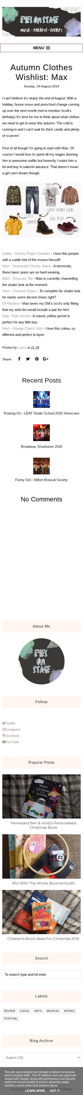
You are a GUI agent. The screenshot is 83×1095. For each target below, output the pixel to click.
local (25, 1010)
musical (53, 1010)
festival (11, 1018)
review (9, 1010)
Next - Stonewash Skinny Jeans (26, 266)
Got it (55, 1090)
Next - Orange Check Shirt (22, 328)
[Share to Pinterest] (36, 359)
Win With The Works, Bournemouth (43, 883)
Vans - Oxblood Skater (19, 291)
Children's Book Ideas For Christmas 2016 (43, 938)
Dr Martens (10, 303)
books (69, 1010)
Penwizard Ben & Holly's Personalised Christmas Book (43, 825)
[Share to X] (28, 359)
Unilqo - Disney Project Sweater (26, 253)
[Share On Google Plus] (45, 359)
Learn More (35, 1090)
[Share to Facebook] (19, 359)
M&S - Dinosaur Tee (17, 278)
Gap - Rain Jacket (16, 316)
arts (38, 1010)
